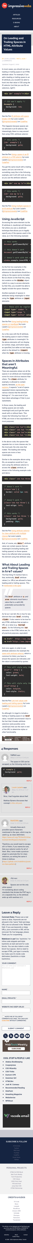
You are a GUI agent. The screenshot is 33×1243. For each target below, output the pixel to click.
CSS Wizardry (11, 1068)
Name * (5, 989)
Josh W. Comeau (12, 1084)
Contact (26, 1234)
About (16, 26)
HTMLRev (9, 1081)
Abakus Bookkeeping (14, 1062)
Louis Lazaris (9, 59)
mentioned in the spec (12, 586)
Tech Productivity (16, 1177)
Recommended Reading (15, 1088)
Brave (16, 1204)
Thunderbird (16, 1220)
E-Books (16, 22)
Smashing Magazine (14, 1094)
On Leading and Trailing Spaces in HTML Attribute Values (15, 44)
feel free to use (26, 1226)
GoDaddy (16, 1213)
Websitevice (10, 1098)
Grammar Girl (11, 1078)
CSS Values (16, 1179)
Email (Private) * (9, 998)
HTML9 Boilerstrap (16, 1188)
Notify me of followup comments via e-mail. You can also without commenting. (15, 1018)
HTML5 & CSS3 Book (16, 1172)
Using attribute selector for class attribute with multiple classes (16, 533)
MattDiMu (14, 821)
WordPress (16, 1208)
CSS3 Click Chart (16, 1181)
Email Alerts (16, 1157)
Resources (16, 19)
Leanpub (16, 1206)
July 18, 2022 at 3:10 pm (20, 881)
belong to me (16, 1226)
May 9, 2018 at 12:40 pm (20, 758)
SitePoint (9, 1091)
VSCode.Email (16, 1183)
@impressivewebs (10, 121)
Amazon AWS (16, 1211)
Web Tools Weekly (16, 1174)
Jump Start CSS (16, 1186)
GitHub (16, 1159)
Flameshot (16, 1218)
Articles (16, 15)
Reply (29, 781)
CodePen (23, 121)
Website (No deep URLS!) (13, 1007)
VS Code (16, 1202)
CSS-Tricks (10, 1072)
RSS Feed (16, 1150)
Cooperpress (11, 1065)
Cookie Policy (15, 1236)
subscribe (5, 1020)
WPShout (9, 1101)
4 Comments (7, 61)
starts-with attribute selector (13, 653)
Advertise (6, 1234)
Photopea (16, 1215)
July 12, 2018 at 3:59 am (19, 823)
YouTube (16, 1153)
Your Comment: (9, 963)
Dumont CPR (11, 1075)
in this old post (16, 803)
